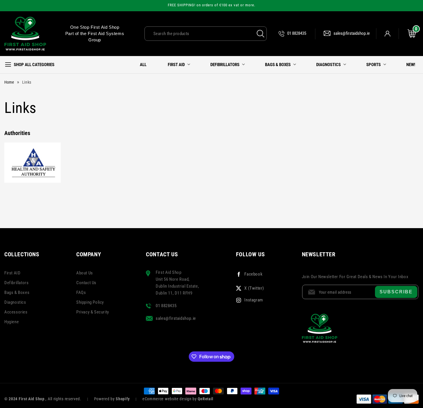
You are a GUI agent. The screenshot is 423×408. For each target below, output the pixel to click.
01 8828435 (296, 33)
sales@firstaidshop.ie (352, 33)
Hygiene (11, 321)
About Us (84, 273)
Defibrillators (16, 282)
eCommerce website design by (170, 399)
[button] (31, 64)
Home (9, 82)
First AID (12, 273)
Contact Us (86, 282)
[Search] (260, 33)
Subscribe (396, 291)
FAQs (81, 292)
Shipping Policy (90, 302)
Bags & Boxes (16, 292)
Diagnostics (15, 302)
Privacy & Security (92, 312)
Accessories (16, 312)
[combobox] (205, 33)
